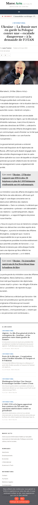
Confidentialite (6, 485)
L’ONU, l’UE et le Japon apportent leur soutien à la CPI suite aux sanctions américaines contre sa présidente (17, 407)
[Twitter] (5, 55)
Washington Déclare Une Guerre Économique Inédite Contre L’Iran (17, 382)
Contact (4, 475)
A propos (5, 478)
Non (22, 498)
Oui (16, 498)
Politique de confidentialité (19, 502)
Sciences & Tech (7, 465)
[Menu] (19, 12)
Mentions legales (7, 482)
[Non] (35, 496)
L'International (19, 23)
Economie (5, 459)
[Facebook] (1, 55)
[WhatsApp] (9, 55)
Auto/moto (5, 452)
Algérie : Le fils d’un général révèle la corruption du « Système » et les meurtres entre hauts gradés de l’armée (18, 336)
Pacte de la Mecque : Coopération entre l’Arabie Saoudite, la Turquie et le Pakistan (18, 358)
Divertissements (7, 455)
